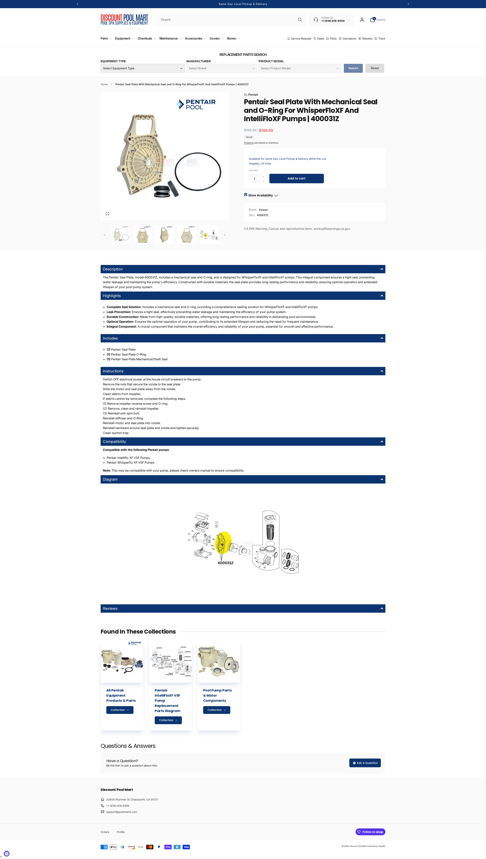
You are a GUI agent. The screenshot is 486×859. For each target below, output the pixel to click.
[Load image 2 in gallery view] (142, 235)
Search (353, 68)
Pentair (251, 94)
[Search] (300, 20)
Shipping (248, 142)
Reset (375, 68)
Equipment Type (113, 61)
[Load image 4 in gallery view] (186, 235)
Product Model (271, 61)
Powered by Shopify (376, 846)
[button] (377, 19)
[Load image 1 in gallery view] (120, 235)
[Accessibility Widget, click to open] (6, 854)
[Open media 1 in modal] (165, 156)
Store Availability (260, 195)
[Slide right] (408, 4)
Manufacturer (198, 61)
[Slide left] (78, 4)
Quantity (253, 170)
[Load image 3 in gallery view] (164, 235)
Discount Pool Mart (358, 846)
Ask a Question (367, 763)
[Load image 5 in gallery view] (209, 235)
